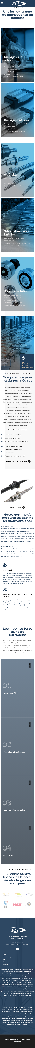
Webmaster (6, 962)
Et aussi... (8, 855)
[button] (2, 4)
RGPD (4, 954)
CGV (4, 959)
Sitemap (5, 964)
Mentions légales (8, 957)
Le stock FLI (10, 693)
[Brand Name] (5, 894)
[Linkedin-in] (17, 949)
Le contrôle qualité (14, 810)
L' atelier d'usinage (14, 752)
